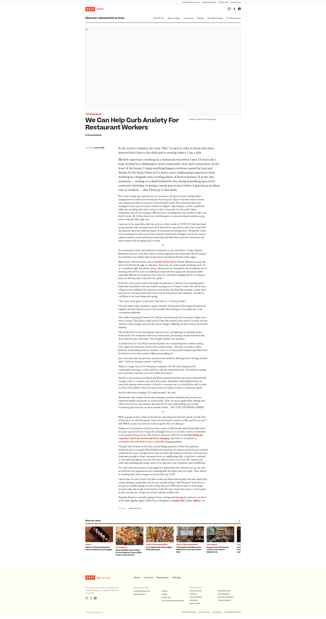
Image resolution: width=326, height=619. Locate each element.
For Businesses (236, 2)
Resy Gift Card (139, 594)
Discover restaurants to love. (105, 18)
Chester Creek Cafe (164, 262)
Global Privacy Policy (189, 612)
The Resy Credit (223, 2)
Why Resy (194, 600)
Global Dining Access (209, 2)
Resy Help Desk (224, 594)
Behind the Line (135, 508)
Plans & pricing (196, 597)
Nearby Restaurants (142, 591)
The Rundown (121, 547)
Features (193, 594)
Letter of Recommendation (157, 544)
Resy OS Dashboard (225, 597)
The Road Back (93, 114)
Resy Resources (224, 591)
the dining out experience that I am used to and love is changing (160, 437)
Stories (165, 591)
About (137, 577)
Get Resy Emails (215, 18)
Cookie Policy (217, 612)
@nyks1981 (178, 501)
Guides (200, 18)
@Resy (197, 501)
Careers (148, 577)
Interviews (188, 18)
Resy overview (196, 591)
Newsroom (163, 577)
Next (239, 521)
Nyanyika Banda (95, 135)
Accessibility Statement (232, 612)
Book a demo (195, 603)
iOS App (176, 577)
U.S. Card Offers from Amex (191, 2)
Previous (236, 521)
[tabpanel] (100, 538)
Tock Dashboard (224, 600)
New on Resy (174, 18)
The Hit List (158, 18)
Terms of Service (204, 612)
